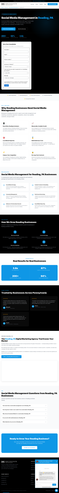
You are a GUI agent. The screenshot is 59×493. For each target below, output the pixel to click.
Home (2, 7)
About (37, 4)
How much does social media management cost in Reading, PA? (24, 405)
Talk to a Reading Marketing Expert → (11, 356)
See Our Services (22, 28)
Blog (45, 4)
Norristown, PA (4, 484)
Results (41, 4)
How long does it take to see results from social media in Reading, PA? (24, 409)
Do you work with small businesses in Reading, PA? (24, 417)
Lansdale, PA (3, 480)
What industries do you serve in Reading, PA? (24, 421)
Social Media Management (14, 7)
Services (32, 4)
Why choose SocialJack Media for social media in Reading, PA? (24, 413)
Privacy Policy (33, 484)
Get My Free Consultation (29, 447)
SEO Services (33, 463)
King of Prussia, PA (4, 476)
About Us (32, 476)
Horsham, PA (3, 482)
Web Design (33, 467)
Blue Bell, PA (3, 478)
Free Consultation (52, 4)
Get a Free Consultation (8, 28)
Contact (32, 482)
